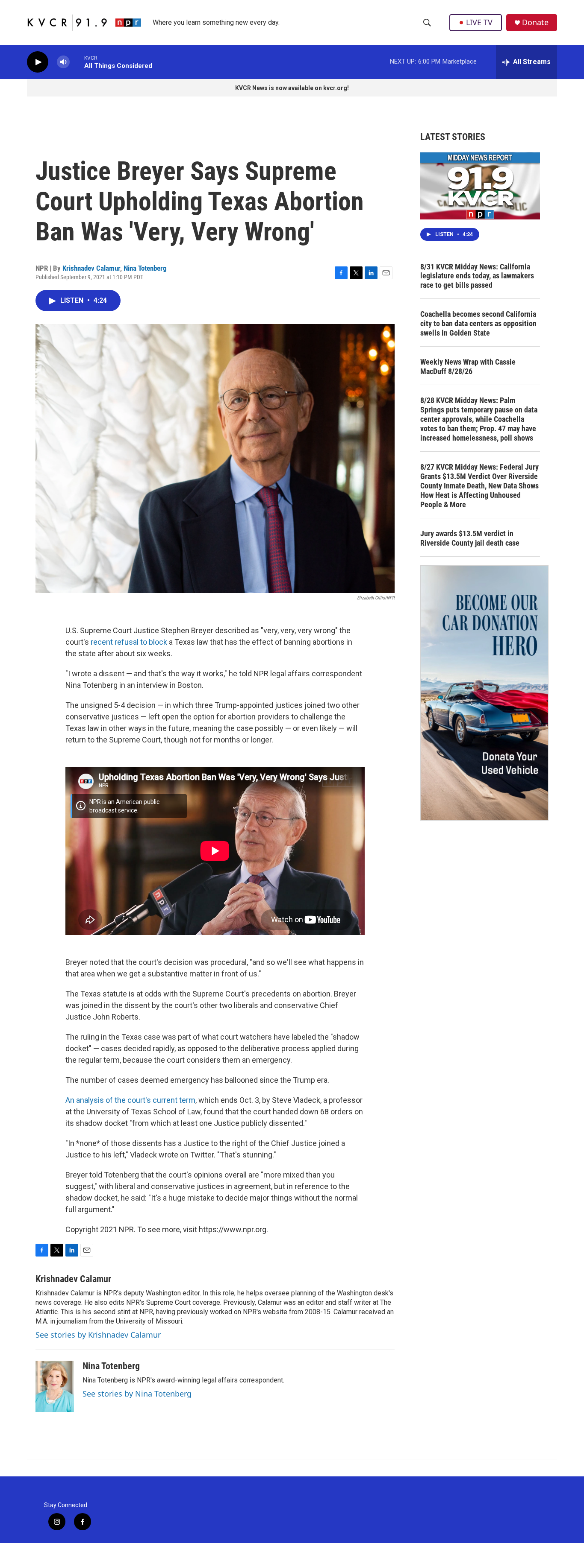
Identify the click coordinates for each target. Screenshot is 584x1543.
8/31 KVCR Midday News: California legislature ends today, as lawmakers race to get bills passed (477, 276)
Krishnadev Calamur (91, 268)
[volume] (63, 62)
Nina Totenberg (145, 268)
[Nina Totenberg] (54, 1386)
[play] (37, 62)
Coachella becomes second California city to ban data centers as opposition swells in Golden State (478, 323)
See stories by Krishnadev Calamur (98, 1335)
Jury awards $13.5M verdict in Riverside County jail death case (469, 538)
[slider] (77, 61)
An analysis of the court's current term (130, 1100)
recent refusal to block (129, 641)
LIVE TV (479, 22)
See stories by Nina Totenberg (137, 1393)
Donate (535, 22)
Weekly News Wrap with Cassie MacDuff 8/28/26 (468, 366)
